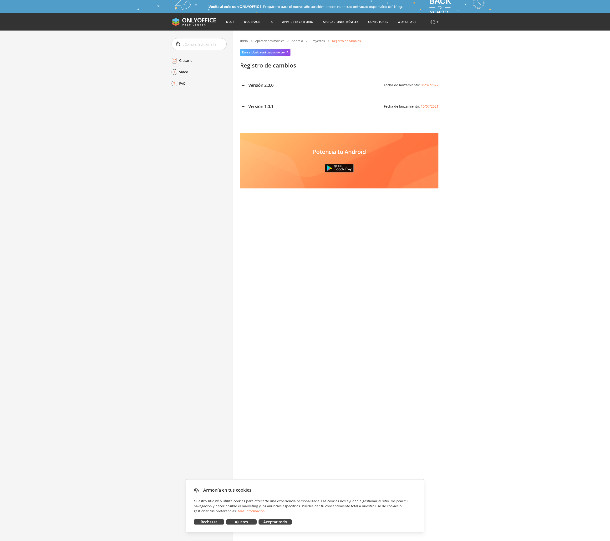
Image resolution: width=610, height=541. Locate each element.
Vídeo (183, 72)
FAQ (182, 83)
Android (297, 41)
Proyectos (317, 41)
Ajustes (241, 522)
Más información (251, 511)
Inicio (244, 41)
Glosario (185, 60)
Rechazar (209, 522)
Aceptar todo (275, 522)
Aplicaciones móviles (269, 41)
